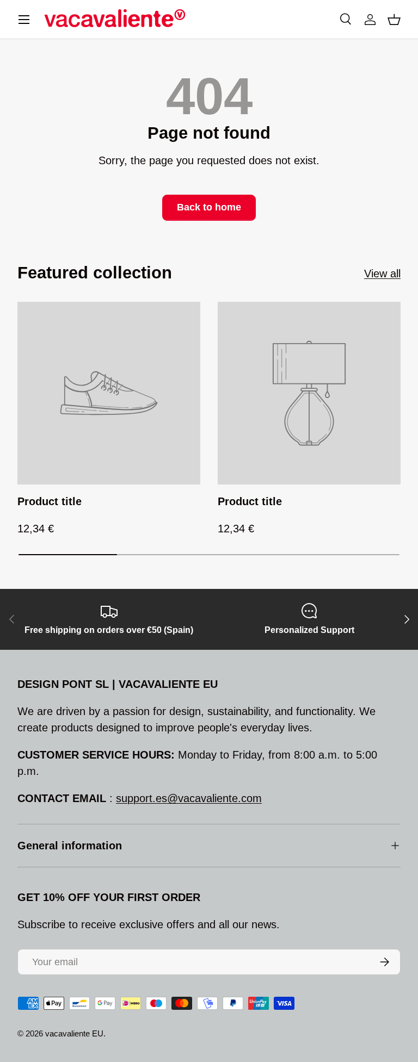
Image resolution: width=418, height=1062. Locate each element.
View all (382, 274)
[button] (394, 20)
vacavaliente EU (74, 1033)
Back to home (209, 207)
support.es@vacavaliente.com (189, 798)
